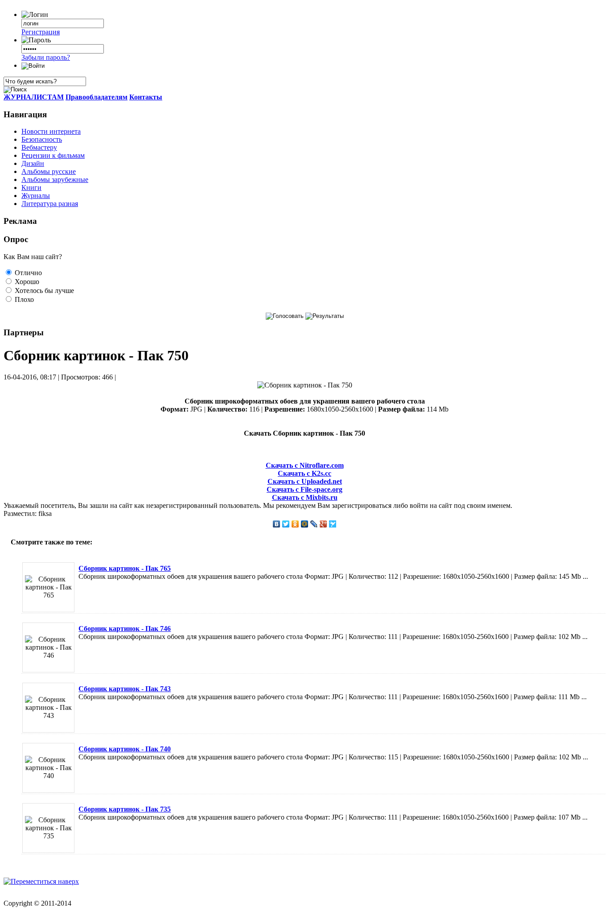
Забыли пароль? (45, 57)
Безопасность (41, 139)
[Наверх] (41, 881)
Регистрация (40, 32)
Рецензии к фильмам (53, 155)
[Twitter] (286, 524)
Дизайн (32, 163)
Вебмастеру (39, 147)
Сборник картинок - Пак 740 (124, 749)
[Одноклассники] (295, 524)
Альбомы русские (48, 171)
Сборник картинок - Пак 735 (124, 809)
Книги (31, 187)
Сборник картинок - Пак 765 (124, 568)
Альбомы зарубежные (54, 179)
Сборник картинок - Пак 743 (124, 689)
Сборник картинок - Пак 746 (124, 628)
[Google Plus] (323, 524)
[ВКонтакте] (276, 524)
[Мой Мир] (304, 524)
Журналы (35, 195)
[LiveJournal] (314, 524)
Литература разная (49, 203)
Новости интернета (51, 131)
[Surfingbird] (332, 524)
